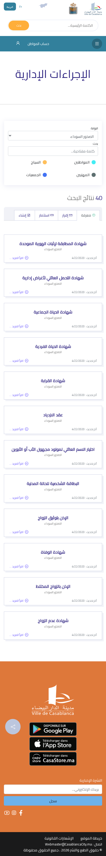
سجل (53, 800)
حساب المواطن (38, 44)
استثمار (44, 215)
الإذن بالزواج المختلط (53, 586)
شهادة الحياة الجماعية (53, 312)
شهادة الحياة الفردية (53, 346)
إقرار (65, 215)
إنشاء (23, 215)
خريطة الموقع (91, 838)
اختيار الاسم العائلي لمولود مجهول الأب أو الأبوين (53, 449)
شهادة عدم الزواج (53, 620)
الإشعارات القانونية (59, 838)
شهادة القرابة (53, 380)
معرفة (86, 215)
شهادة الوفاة (53, 552)
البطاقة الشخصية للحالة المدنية (53, 483)
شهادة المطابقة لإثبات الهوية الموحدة (53, 243)
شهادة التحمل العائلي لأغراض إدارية (53, 278)
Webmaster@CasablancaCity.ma (68, 844)
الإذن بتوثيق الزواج (53, 517)
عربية (9, 6)
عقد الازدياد (53, 415)
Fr (20, 6)
